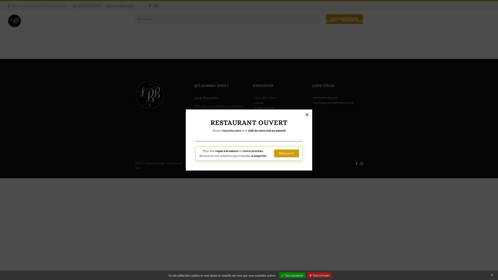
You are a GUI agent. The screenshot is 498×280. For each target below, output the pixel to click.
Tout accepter (293, 275)
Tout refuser (321, 275)
